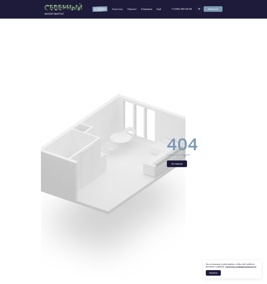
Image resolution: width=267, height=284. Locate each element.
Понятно (213, 273)
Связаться (213, 9)
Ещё (159, 9)
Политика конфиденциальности (240, 266)
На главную (177, 164)
